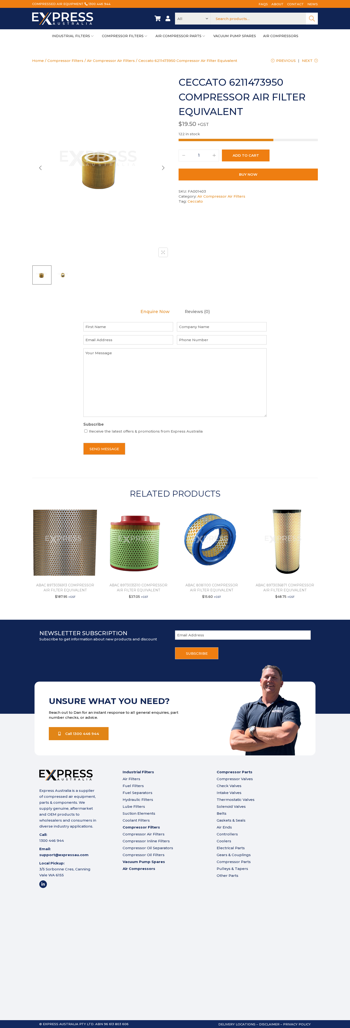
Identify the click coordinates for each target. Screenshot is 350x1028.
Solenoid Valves (231, 806)
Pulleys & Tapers (232, 868)
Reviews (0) (197, 311)
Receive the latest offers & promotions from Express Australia (146, 431)
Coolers (224, 841)
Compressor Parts (234, 861)
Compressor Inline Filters (146, 841)
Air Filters (131, 779)
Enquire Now (155, 311)
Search (312, 18)
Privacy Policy (297, 1024)
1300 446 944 (99, 4)
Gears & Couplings (234, 855)
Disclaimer (269, 1024)
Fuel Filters (133, 785)
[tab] (155, 311)
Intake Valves (229, 792)
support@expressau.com (64, 855)
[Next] (163, 168)
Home (38, 60)
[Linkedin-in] (43, 884)
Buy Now (248, 174)
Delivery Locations (236, 1024)
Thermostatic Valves (236, 799)
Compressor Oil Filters (144, 855)
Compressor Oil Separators (148, 848)
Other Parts (227, 875)
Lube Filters (134, 806)
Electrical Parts (231, 848)
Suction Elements (139, 813)
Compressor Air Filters (144, 834)
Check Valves (229, 785)
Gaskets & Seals (231, 820)
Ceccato (195, 201)
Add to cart (246, 155)
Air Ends (224, 827)
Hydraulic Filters (138, 799)
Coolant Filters (136, 820)
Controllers (227, 834)
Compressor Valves (235, 779)
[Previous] (40, 168)
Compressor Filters (65, 60)
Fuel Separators (137, 792)
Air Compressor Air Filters (111, 60)
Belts (221, 813)
